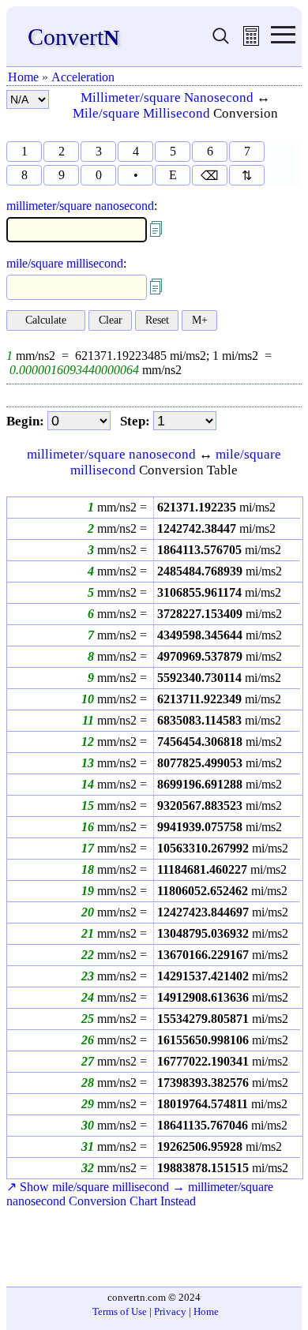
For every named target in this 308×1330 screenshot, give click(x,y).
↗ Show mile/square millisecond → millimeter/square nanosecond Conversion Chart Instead (139, 1194)
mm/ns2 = (120, 507)
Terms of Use (119, 1311)
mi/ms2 (216, 507)
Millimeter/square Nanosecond (167, 97)
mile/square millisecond (64, 263)
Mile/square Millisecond (141, 113)
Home (23, 77)
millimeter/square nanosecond (80, 205)
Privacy (170, 1311)
